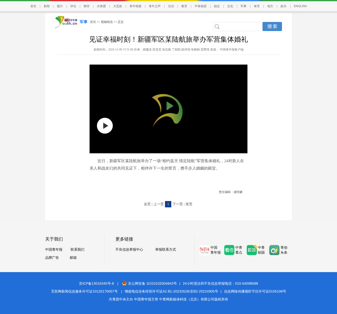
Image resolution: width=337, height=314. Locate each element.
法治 (171, 6)
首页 (33, 6)
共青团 (101, 6)
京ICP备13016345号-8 (96, 283)
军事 (243, 6)
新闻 (47, 6)
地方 (270, 6)
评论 (73, 6)
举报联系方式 (165, 249)
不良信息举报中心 (129, 249)
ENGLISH (300, 6)
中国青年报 (53, 249)
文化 (230, 6)
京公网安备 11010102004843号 (152, 283)
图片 (60, 6)
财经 (87, 6)
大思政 (117, 6)
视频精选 (107, 22)
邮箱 (73, 258)
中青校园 (200, 6)
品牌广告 (52, 258)
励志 (217, 6)
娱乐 (283, 6)
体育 (257, 6)
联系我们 (77, 249)
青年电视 (135, 6)
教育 (184, 6)
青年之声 (155, 6)
